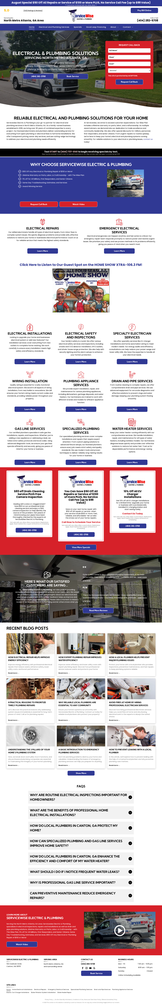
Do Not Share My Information (63, 999)
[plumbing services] (81, 736)
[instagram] (86, 968)
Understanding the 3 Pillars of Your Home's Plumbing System (29, 751)
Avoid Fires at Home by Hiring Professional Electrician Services (128, 704)
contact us (148, 139)
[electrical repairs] (31, 643)
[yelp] (94, 968)
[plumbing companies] (31, 736)
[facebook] (82, 968)
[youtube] (90, 968)
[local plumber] (131, 643)
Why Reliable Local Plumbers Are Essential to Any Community (77, 704)
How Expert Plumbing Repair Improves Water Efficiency (80, 659)
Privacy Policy (49, 999)
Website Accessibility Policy (109, 999)
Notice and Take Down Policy (92, 999)
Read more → (13, 673)
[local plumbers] (81, 688)
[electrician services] (131, 688)
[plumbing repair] (81, 643)
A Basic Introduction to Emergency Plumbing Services (79, 751)
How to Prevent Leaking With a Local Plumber (130, 751)
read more (142, 577)
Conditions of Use (78, 999)
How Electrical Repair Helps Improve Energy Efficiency (29, 659)
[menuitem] (32, 27)
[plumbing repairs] (31, 688)
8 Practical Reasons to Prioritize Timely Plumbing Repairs (27, 704)
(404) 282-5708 (147, 20)
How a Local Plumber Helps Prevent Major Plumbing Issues (129, 659)
